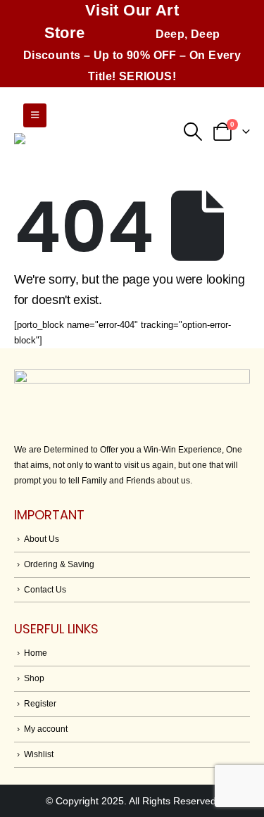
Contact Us (45, 589)
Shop (34, 678)
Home (35, 652)
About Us (41, 538)
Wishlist (39, 754)
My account (46, 728)
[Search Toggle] (192, 131)
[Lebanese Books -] (84, 149)
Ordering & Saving (59, 564)
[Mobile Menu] (34, 115)
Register (40, 703)
